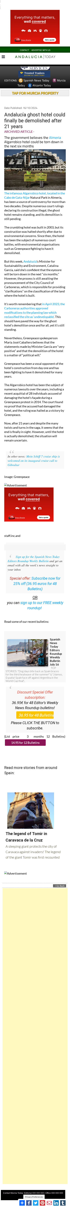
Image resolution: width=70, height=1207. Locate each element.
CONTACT (24, 50)
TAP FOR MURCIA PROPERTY (35, 93)
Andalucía (30, 261)
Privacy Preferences (34, 1197)
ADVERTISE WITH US (40, 50)
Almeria (55, 137)
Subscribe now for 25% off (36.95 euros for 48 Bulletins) (36, 583)
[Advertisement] (35, 1036)
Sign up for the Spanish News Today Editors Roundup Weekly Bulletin (34, 559)
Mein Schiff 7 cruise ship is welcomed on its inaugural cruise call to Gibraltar (34, 460)
